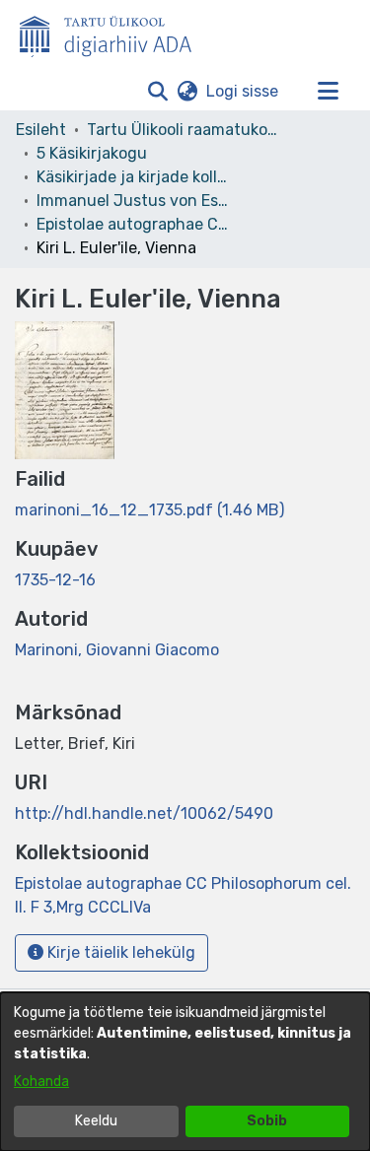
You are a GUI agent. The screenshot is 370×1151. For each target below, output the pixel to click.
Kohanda (41, 1081)
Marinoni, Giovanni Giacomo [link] (117, 650)
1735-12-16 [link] (55, 580)
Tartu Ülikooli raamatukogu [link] (185, 129)
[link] (149, 510)
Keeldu (96, 1121)
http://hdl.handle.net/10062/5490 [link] (144, 813)
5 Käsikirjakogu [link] (92, 153)
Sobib (267, 1121)
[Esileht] (113, 32)
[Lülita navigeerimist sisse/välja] (327, 91)
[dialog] (185, 1071)
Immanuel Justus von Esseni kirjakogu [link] (135, 200)
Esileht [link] (41, 129)
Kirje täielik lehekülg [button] (119, 952)
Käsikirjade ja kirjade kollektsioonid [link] (135, 177)
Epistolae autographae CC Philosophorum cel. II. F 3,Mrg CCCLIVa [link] (135, 224)
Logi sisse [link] (243, 91)
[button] (157, 91)
